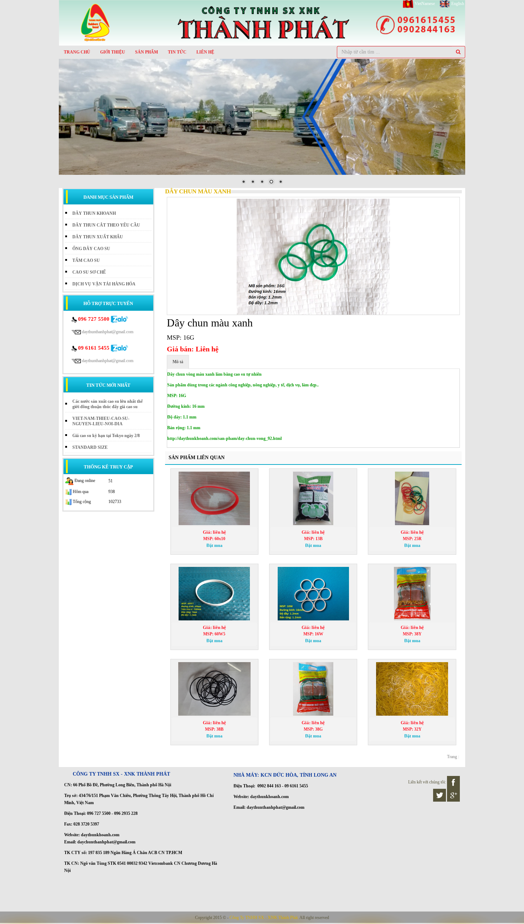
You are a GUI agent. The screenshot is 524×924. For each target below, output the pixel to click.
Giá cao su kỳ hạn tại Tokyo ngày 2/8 (106, 435)
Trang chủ (77, 52)
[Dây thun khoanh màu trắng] (214, 593)
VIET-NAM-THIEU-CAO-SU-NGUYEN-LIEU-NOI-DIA (100, 421)
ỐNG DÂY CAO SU (91, 248)
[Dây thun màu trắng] (313, 593)
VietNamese (424, 3)
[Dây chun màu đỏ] (411, 498)
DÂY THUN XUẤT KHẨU (97, 236)
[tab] (178, 362)
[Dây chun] (411, 689)
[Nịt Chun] (313, 689)
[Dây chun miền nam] (214, 498)
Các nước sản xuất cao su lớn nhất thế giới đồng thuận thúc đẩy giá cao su (107, 404)
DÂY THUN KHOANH (94, 213)
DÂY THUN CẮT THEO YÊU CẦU (106, 225)
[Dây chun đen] (313, 498)
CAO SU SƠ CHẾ (89, 272)
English (457, 3)
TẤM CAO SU (86, 260)
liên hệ (205, 52)
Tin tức (177, 52)
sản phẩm (146, 52)
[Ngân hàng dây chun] (411, 593)
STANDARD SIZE (90, 447)
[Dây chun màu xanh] (313, 257)
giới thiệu (112, 52)
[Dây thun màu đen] (214, 689)
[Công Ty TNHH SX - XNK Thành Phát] (262, 22)
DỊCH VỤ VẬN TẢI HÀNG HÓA (103, 283)
